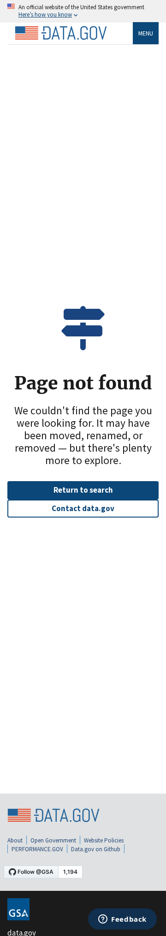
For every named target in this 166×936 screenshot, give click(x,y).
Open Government (53, 840)
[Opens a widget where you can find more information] (122, 919)
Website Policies (104, 840)
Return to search (83, 490)
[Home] (61, 33)
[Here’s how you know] (83, 11)
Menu (145, 33)
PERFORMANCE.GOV (37, 849)
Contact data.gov (83, 508)
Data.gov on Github (95, 849)
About (15, 840)
